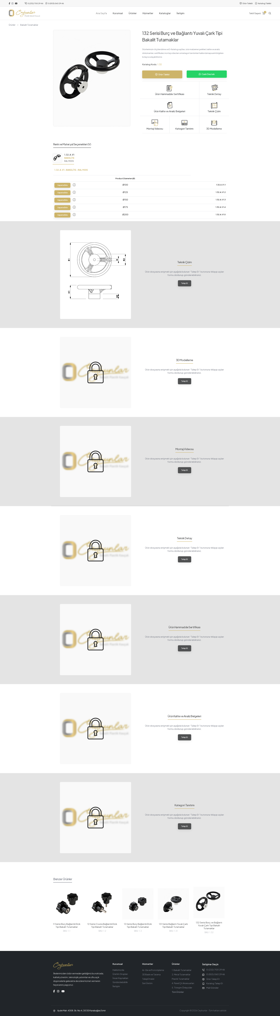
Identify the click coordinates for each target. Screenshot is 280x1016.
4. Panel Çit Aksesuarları (183, 983)
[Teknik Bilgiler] (74, 185)
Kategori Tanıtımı (184, 128)
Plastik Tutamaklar (180, 978)
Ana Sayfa (101, 13)
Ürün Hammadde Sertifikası (169, 94)
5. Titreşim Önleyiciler (182, 987)
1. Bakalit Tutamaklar (181, 970)
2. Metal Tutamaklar (181, 974)
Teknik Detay (214, 94)
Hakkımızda (118, 969)
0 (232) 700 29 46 (35, 3)
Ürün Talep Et (213, 978)
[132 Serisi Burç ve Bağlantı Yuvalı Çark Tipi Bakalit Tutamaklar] (209, 902)
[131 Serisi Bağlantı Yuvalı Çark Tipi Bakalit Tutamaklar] (173, 904)
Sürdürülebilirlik (120, 982)
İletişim (180, 13)
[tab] (63, 158)
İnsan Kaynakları (120, 978)
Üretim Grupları (120, 974)
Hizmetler (147, 13)
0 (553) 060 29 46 (56, 3)
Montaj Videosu (154, 128)
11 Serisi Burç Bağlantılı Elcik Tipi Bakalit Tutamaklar (66, 925)
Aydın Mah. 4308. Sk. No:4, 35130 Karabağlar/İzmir (81, 1010)
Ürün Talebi (248, 3)
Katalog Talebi (264, 3)
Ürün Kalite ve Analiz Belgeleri (169, 111)
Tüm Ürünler (178, 992)
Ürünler (133, 13)
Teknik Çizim (214, 111)
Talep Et (184, 283)
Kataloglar (165, 13)
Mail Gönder (212, 987)
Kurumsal (118, 13)
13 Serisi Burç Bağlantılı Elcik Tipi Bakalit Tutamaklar (138, 925)
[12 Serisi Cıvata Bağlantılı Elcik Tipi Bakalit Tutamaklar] (102, 904)
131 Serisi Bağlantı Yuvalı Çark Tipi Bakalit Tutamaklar (173, 925)
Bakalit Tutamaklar (29, 24)
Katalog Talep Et (214, 983)
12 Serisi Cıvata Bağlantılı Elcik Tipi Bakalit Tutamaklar (102, 925)
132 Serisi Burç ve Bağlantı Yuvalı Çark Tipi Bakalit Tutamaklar (209, 925)
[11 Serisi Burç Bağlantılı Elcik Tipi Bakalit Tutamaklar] (66, 904)
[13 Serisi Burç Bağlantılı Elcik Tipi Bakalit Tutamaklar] (137, 904)
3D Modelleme (214, 128)
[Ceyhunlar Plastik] (24, 13)
